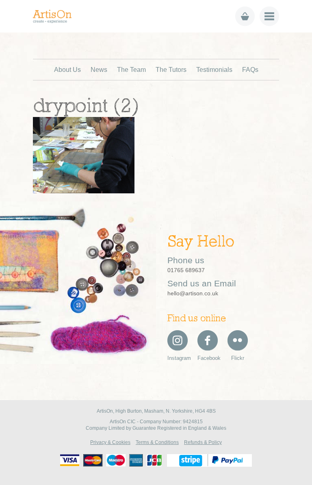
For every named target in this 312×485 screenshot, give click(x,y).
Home (55, 16)
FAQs (250, 69)
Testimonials (214, 69)
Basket (245, 16)
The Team (131, 69)
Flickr (237, 358)
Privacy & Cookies (110, 442)
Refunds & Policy (203, 442)
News (99, 69)
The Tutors (171, 69)
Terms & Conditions (157, 442)
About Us (67, 69)
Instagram (177, 358)
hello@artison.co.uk (192, 293)
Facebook (207, 358)
